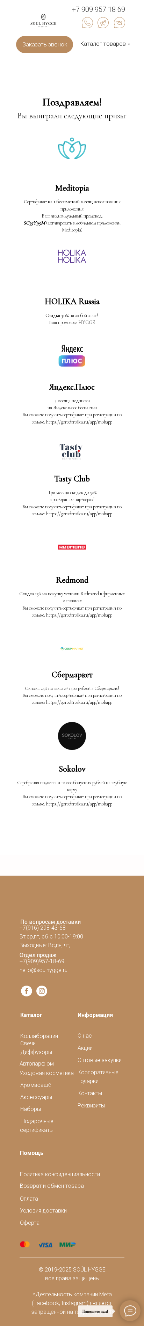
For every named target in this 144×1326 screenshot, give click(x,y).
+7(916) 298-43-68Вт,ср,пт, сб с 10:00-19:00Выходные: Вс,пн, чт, (51, 936)
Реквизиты (91, 1105)
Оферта (29, 1223)
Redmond (72, 580)
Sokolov (72, 769)
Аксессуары (36, 1097)
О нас (85, 1035)
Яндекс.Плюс (72, 387)
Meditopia (72, 188)
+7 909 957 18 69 (98, 9)
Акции (85, 1048)
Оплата (29, 1198)
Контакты (90, 1093)
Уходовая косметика (47, 1073)
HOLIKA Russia (72, 301)
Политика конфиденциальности (60, 1174)
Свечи (28, 1043)
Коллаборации (39, 1036)
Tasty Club (72, 479)
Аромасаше (35, 1085)
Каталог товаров (103, 43)
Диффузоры (36, 1052)
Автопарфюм (37, 1063)
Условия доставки (43, 1210)
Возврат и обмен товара (52, 1186)
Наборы (30, 1109)
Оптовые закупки (100, 1060)
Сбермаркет (72, 675)
